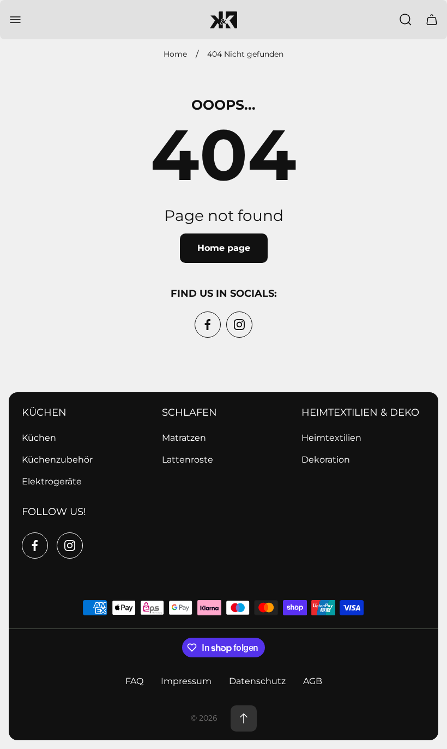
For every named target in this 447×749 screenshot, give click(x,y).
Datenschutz (257, 681)
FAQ (134, 681)
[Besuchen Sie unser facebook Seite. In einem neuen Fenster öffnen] (208, 324)
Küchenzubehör (57, 459)
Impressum (186, 681)
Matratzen (184, 438)
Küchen (39, 438)
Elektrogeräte (52, 481)
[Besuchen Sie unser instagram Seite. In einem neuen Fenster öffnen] (239, 324)
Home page (223, 248)
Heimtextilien (331, 438)
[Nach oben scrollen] (244, 718)
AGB (312, 681)
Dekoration (325, 459)
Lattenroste (187, 459)
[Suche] (406, 20)
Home (175, 54)
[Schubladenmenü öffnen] (15, 19)
